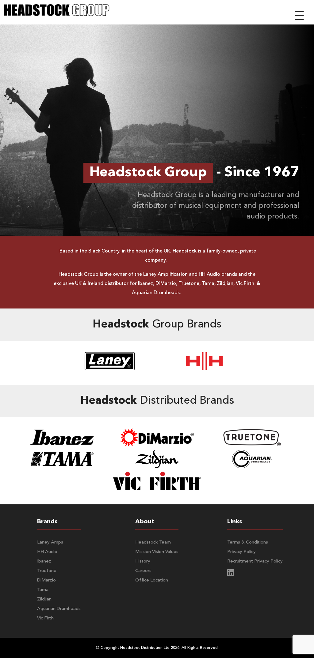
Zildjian (44, 599)
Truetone (46, 571)
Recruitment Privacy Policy (255, 561)
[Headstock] (56, 12)
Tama (42, 590)
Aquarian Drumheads (59, 609)
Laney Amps (50, 542)
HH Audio (47, 552)
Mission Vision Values (156, 552)
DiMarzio (46, 580)
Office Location (151, 580)
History (142, 561)
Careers (143, 571)
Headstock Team (153, 542)
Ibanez (44, 561)
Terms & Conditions (247, 542)
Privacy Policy (241, 552)
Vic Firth (45, 618)
